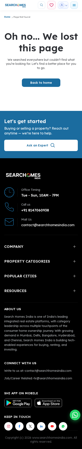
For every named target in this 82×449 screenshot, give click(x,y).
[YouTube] (52, 426)
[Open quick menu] (74, 5)
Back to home (41, 83)
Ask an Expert (37, 145)
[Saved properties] (51, 5)
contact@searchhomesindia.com (47, 225)
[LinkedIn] (41, 426)
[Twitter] (30, 426)
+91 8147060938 (35, 210)
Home (7, 17)
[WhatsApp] (63, 426)
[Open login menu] (63, 5)
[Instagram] (8, 426)
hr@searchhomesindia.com (53, 378)
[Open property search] (41, 5)
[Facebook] (19, 426)
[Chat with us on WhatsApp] (75, 415)
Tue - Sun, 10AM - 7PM (40, 195)
